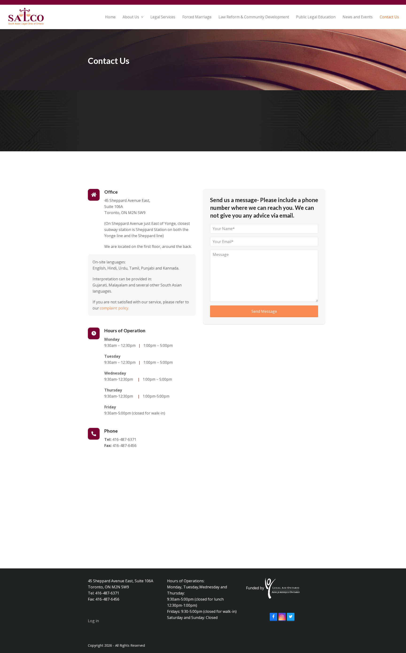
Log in (93, 620)
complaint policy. (115, 308)
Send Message (264, 311)
